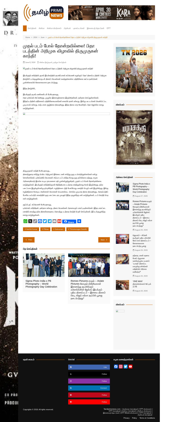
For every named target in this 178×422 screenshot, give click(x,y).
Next (102, 240)
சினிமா (42, 28)
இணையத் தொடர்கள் (95, 28)
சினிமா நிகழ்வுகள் (45, 62)
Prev (30, 240)
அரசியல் (67, 28)
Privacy (127, 418)
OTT (109, 28)
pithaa (46, 229)
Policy (134, 418)
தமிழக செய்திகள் (59, 62)
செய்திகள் (32, 28)
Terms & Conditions (147, 418)
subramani (59, 229)
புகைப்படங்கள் (79, 28)
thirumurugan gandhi (78, 229)
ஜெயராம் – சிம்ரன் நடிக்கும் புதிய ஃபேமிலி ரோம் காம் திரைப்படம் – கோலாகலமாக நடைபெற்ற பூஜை (142, 240)
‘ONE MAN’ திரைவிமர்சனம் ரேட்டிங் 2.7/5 (142, 284)
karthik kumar (31, 229)
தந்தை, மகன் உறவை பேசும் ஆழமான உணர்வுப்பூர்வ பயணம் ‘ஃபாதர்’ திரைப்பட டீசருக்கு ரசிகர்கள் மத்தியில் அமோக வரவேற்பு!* (141, 263)
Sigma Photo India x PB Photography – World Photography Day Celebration (41, 284)
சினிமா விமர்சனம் (54, 28)
